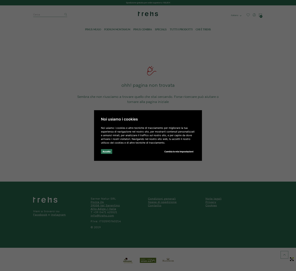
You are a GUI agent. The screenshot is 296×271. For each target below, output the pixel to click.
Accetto (107, 151)
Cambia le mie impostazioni (178, 151)
